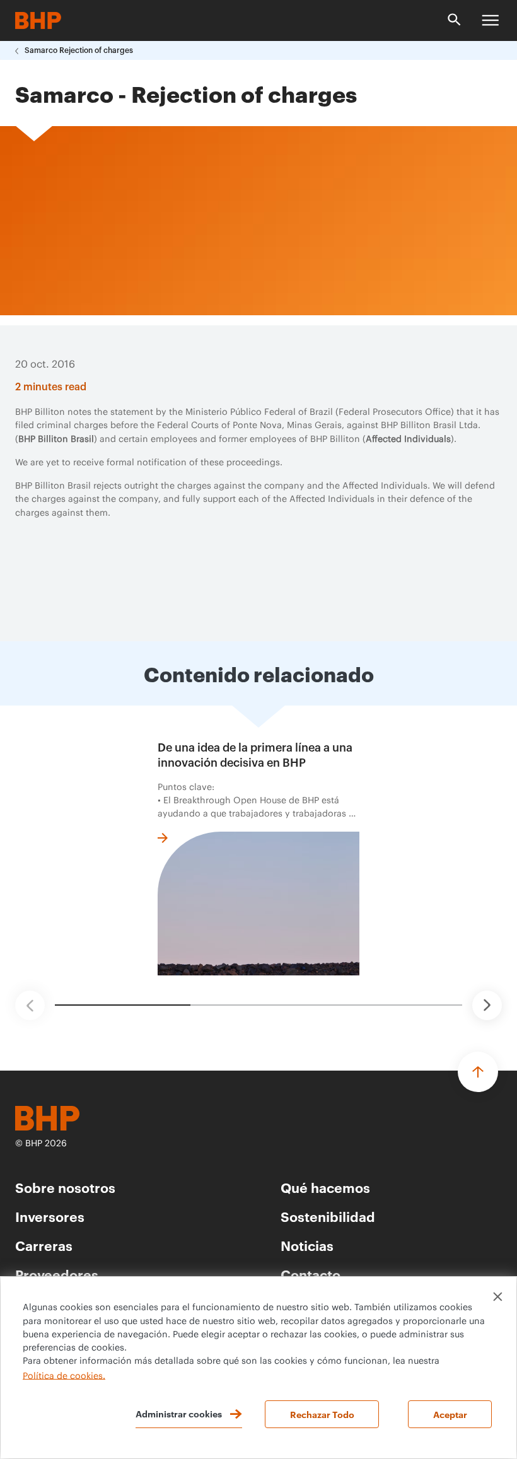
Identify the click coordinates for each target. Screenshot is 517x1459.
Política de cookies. (64, 1375)
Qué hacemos (325, 1187)
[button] (30, 1005)
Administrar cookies (179, 1413)
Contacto (310, 1274)
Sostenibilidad (328, 1216)
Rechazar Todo (322, 1414)
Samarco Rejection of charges (79, 50)
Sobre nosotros (65, 1187)
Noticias (307, 1245)
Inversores (49, 1216)
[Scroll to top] (478, 1072)
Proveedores (56, 1274)
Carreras (44, 1245)
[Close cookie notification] (497, 1296)
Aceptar (450, 1414)
